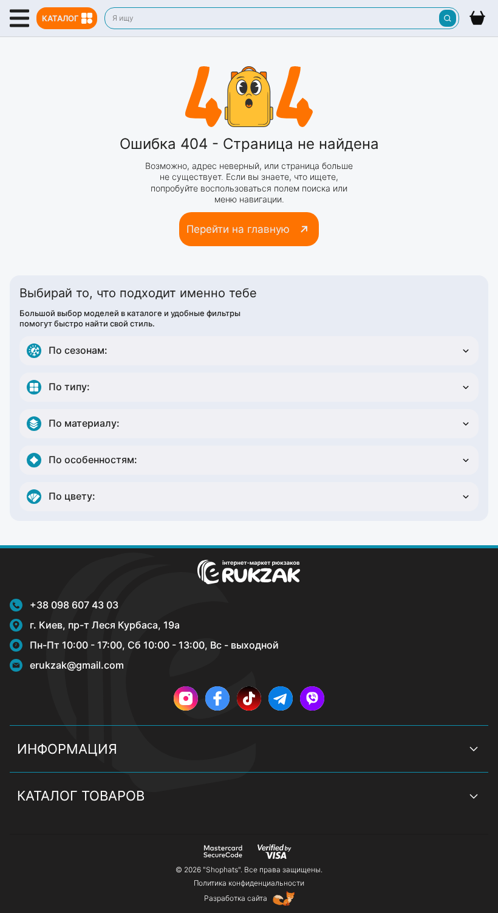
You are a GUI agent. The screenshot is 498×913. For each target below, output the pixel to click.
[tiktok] (249, 698)
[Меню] (19, 18)
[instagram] (186, 698)
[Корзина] (477, 18)
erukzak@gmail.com (77, 665)
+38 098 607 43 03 (74, 605)
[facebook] (217, 698)
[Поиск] (447, 18)
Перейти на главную (238, 229)
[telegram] (280, 698)
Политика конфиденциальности (249, 882)
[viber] (312, 698)
